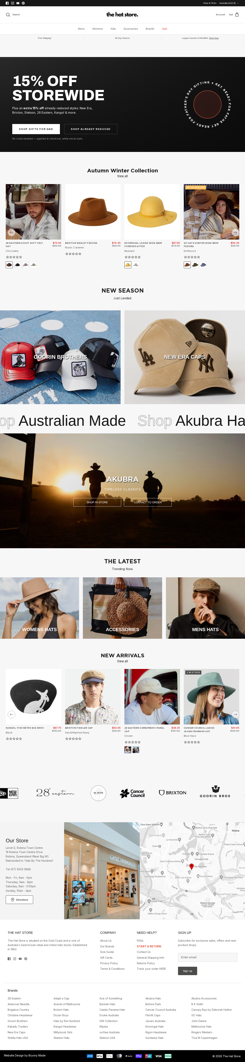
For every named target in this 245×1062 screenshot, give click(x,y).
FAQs (140, 940)
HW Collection (109, 1021)
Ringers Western (201, 1032)
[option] (122, 490)
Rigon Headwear (156, 1032)
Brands (150, 28)
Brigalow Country (18, 1009)
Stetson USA (107, 1037)
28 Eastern (14, 998)
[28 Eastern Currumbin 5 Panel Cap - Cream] (152, 696)
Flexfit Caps (152, 1015)
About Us (106, 940)
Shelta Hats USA (18, 1037)
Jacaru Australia (155, 1021)
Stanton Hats (61, 1037)
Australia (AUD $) (227, 3)
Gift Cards (106, 957)
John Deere (199, 1021)
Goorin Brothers (18, 1021)
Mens (81, 28)
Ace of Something (111, 998)
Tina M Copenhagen (204, 1037)
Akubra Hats (121, 420)
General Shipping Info (150, 957)
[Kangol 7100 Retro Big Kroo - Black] (33, 696)
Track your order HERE (151, 968)
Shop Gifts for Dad (36, 129)
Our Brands (107, 946)
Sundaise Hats (154, 1037)
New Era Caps (16, 1032)
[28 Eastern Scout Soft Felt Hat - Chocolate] (33, 212)
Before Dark (153, 1004)
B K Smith (197, 1004)
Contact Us (144, 952)
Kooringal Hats (154, 1026)
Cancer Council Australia (160, 1009)
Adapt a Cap (61, 998)
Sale (164, 28)
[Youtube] (17, 3)
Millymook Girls (63, 1032)
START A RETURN (149, 946)
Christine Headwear (20, 1015)
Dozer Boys (61, 1015)
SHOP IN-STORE (97, 502)
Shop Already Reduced (91, 129)
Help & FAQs (209, 3)
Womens (97, 28)
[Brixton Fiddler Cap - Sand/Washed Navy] (93, 696)
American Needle (18, 1004)
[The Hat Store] (122, 14)
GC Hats (196, 1015)
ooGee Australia (110, 1032)
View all (122, 176)
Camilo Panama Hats (112, 1009)
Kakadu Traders (18, 1026)
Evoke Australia (109, 1015)
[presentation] (11, 232)
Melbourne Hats (201, 1026)
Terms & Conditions (112, 968)
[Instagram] (12, 3)
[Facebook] (7, 3)
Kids (113, 28)
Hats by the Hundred (67, 1021)
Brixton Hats (61, 1009)
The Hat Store (232, 1056)
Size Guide (107, 952)
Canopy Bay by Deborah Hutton (211, 1009)
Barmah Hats (107, 1004)
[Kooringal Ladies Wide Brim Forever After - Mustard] (152, 212)
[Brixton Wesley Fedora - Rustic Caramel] (93, 212)
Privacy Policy (109, 963)
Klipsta (104, 1026)
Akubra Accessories (204, 998)
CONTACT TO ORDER (148, 502)
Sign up (187, 970)
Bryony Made (37, 1055)
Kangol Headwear (65, 1026)
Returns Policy (146, 963)
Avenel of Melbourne (67, 1004)
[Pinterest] (23, 3)
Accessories (130, 28)
